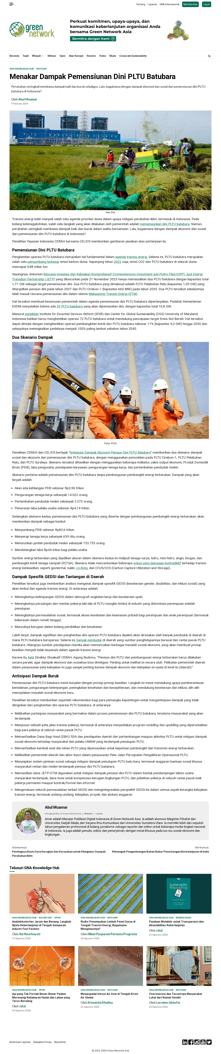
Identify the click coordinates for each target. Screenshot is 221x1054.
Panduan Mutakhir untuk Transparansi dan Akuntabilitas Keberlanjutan (179, 894)
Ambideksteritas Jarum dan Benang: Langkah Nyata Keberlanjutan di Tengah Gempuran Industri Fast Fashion (42, 894)
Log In (206, 4)
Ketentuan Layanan (20, 1042)
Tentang (140, 4)
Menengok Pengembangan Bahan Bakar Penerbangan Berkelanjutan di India (160, 849)
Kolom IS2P (45, 918)
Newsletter (60, 1042)
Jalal (159, 930)
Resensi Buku (183, 918)
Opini (62, 55)
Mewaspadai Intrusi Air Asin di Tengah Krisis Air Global (110, 966)
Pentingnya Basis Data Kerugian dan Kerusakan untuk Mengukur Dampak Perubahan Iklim (59, 851)
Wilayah (36, 55)
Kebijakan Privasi (42, 1042)
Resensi (91, 55)
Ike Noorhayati (29, 934)
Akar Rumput (76, 55)
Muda (112, 55)
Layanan (152, 4)
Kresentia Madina (100, 1002)
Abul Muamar (27, 99)
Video (102, 55)
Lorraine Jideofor (168, 1002)
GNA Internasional (169, 4)
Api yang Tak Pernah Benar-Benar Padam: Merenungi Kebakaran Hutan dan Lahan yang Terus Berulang (42, 966)
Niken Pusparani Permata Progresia (112, 934)
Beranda (14, 55)
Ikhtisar (52, 55)
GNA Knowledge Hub (21, 69)
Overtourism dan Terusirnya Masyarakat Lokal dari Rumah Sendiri (179, 966)
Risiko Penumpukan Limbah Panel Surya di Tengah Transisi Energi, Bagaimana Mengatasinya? (110, 894)
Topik (26, 55)
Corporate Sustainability (133, 55)
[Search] (209, 56)
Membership (190, 4)
